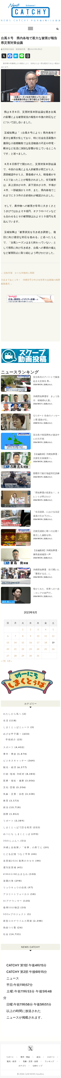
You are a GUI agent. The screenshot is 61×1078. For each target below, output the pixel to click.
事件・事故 (9, 754)
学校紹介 (11, 739)
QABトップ (37, 1065)
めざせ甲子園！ (12, 733)
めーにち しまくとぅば (16, 834)
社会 (6, 934)
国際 (6, 814)
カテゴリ (22, 1065)
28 (15, 655)
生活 (6, 720)
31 (38, 655)
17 (38, 642)
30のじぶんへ (11, 840)
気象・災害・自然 (13, 794)
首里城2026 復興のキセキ (19, 860)
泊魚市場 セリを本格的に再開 (17, 272)
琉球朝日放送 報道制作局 (13, 49)
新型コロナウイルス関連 (17, 920)
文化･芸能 (9, 787)
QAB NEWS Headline (34, 1074)
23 (30, 649)
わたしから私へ (12, 713)
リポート (8, 820)
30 (30, 655)
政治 (6, 807)
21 (15, 649)
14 (15, 642)
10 (38, 636)
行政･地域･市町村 (14, 774)
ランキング (49, 1061)
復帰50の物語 (11, 907)
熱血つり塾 (9, 927)
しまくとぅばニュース (16, 727)
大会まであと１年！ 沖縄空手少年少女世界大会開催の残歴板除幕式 (30, 281)
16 (30, 642)
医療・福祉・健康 (13, 780)
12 (53, 636)
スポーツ (8, 747)
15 (23, 642)
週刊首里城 (9, 867)
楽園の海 (8, 880)
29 (23, 655)
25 (45, 649)
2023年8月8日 (36, 49)
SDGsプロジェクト (14, 914)
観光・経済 (9, 767)
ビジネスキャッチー (15, 760)
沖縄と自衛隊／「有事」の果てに (23, 847)
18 (45, 642)
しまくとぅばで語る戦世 (17, 827)
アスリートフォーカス (16, 894)
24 (38, 649)
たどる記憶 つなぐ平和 (16, 854)
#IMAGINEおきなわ (15, 874)
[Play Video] (30, 85)
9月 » (9, 661)
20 (8, 649)
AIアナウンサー (12, 900)
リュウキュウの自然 (15, 887)
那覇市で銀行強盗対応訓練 (46, 473)
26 (53, 649)
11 (45, 636)
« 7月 (3, 661)
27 (8, 655)
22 (23, 649)
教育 (6, 800)
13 (8, 642)
